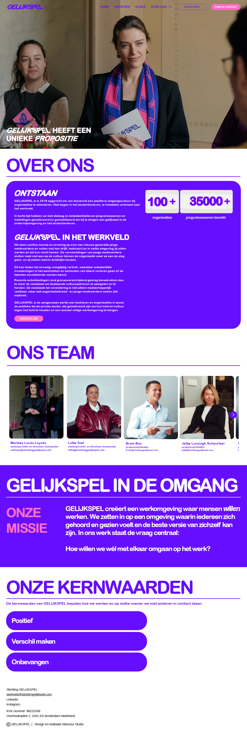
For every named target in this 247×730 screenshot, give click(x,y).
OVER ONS (159, 6)
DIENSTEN (122, 6)
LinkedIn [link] (12, 699)
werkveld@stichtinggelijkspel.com (29, 694)
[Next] (233, 414)
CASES (140, 6)
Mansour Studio (73, 724)
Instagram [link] (13, 704)
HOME (104, 6)
